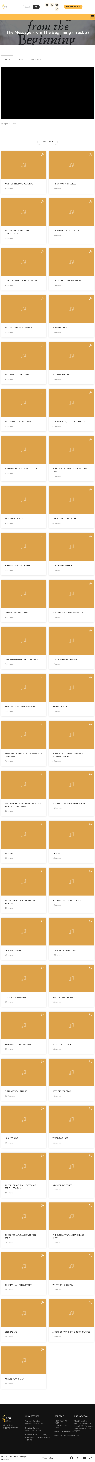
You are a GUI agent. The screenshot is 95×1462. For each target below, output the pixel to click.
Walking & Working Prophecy (67, 612)
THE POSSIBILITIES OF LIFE (64, 518)
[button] (92, 16)
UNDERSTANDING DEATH (16, 612)
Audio (20, 59)
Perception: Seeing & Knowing (20, 706)
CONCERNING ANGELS (62, 565)
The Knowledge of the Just (66, 231)
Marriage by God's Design (18, 1044)
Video (7, 59)
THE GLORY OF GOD (14, 518)
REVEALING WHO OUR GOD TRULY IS (21, 281)
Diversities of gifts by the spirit (21, 659)
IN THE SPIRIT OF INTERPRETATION (21, 468)
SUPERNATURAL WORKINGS (17, 565)
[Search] (36, 7)
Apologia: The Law (14, 1379)
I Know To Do (11, 1138)
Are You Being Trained (63, 997)
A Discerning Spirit (62, 1185)
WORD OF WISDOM (61, 374)
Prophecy (57, 853)
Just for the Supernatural (19, 184)
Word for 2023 (60, 1138)
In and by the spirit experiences (68, 803)
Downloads (35, 59)
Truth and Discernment (64, 659)
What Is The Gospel (62, 1285)
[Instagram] (52, 5)
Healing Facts (59, 706)
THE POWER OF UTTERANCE (18, 374)
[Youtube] (57, 5)
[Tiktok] (57, 9)
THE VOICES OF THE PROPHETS (66, 281)
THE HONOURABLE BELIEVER (18, 421)
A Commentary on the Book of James (71, 1332)
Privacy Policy (47, 1458)
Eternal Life (11, 1332)
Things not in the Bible (64, 184)
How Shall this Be (61, 1044)
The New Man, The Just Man (18, 1285)
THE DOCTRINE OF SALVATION (18, 327)
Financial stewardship (64, 950)
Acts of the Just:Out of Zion (67, 900)
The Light (10, 853)
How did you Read (61, 1091)
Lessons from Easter (16, 997)
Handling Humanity (15, 950)
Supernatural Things (16, 1091)
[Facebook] (47, 5)
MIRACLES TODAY (60, 327)
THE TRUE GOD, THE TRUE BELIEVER (68, 421)
